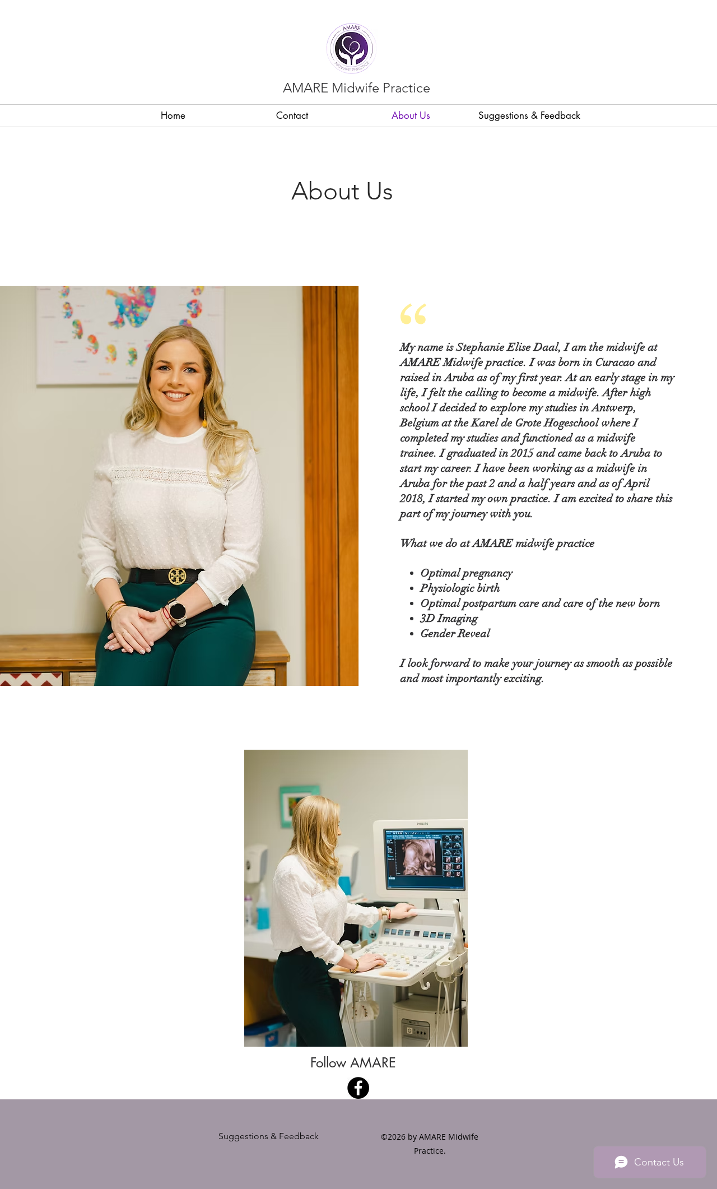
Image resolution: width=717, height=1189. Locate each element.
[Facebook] (358, 1088)
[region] (356, 898)
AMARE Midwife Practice (356, 88)
